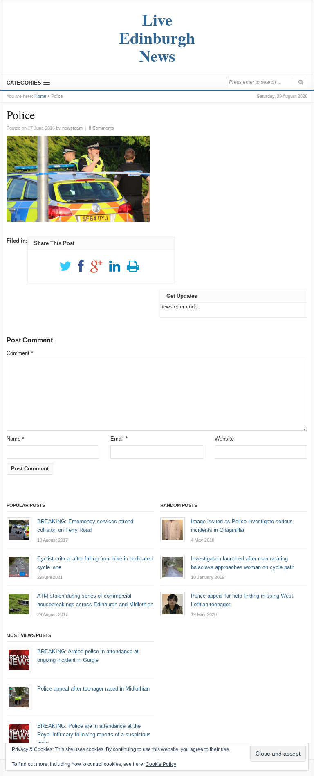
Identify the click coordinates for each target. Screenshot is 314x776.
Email (119, 439)
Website (224, 439)
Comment (20, 353)
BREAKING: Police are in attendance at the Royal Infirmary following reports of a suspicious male (94, 734)
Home (40, 96)
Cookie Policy (161, 764)
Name (15, 439)
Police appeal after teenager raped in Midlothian (93, 689)
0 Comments (101, 128)
